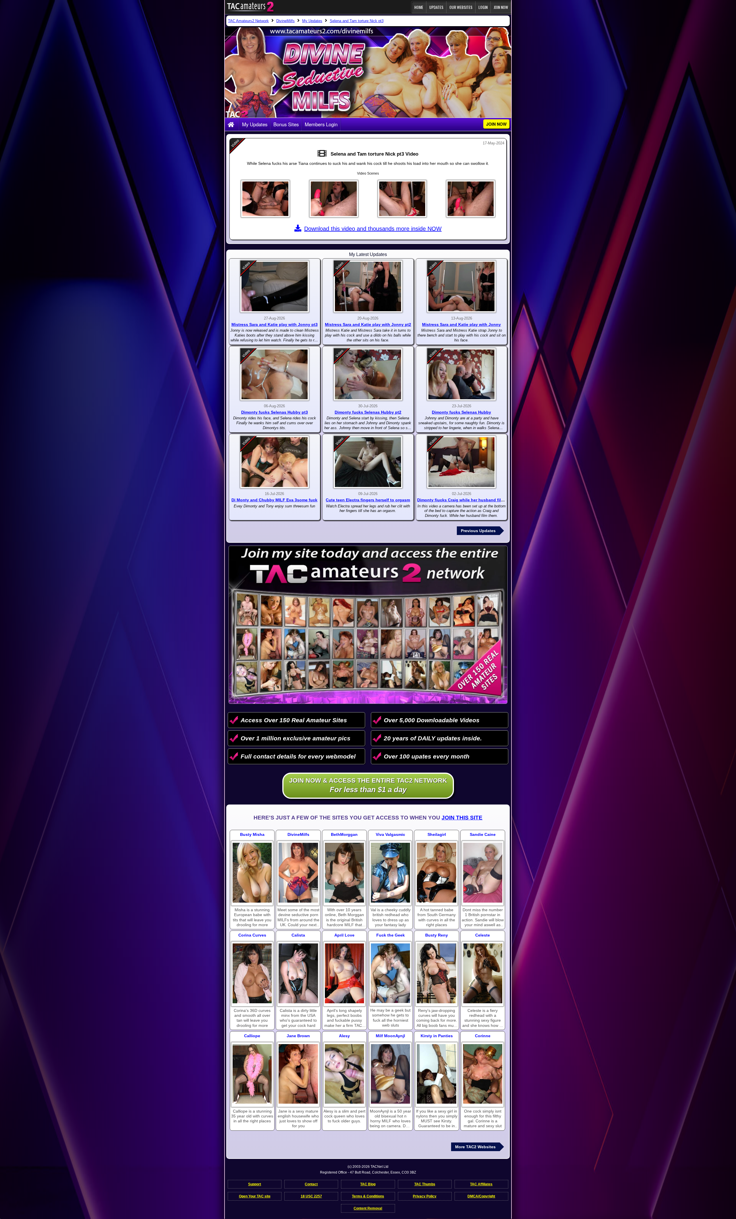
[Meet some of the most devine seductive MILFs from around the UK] (298, 873)
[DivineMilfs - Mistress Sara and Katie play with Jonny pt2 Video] (368, 287)
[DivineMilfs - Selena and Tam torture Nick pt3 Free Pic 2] (334, 198)
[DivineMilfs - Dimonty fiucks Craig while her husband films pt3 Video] (461, 462)
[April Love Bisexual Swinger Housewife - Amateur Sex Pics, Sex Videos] (344, 973)
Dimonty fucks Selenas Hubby (461, 412)
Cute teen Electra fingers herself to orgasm (368, 500)
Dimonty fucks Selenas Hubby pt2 (368, 412)
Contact (311, 1184)
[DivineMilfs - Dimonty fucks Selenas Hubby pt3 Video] (274, 374)
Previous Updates (478, 530)
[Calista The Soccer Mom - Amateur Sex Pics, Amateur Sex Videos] (298, 973)
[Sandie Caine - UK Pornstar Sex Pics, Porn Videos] (482, 873)
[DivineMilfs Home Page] (232, 125)
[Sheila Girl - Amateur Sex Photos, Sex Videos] (436, 873)
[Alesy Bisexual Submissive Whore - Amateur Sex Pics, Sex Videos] (344, 1074)
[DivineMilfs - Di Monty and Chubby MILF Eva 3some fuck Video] (274, 462)
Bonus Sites (286, 124)
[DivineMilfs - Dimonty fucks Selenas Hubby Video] (461, 374)
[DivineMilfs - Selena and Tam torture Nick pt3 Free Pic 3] (402, 198)
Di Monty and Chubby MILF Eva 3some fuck (274, 500)
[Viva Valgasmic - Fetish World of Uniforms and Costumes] (390, 873)
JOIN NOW (501, 7)
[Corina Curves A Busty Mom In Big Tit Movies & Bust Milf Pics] (252, 973)
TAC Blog (367, 1184)
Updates (436, 7)
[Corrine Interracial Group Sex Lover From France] (482, 1074)
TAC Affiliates (481, 1184)
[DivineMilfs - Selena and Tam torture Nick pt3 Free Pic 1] (265, 198)
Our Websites (460, 7)
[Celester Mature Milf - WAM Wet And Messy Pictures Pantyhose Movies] (482, 973)
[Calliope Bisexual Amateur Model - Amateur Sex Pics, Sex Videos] (252, 1074)
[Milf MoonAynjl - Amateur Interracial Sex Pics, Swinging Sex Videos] (390, 1074)
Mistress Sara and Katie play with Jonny (461, 324)
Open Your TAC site (255, 1196)
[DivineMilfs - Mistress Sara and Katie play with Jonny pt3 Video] (274, 287)
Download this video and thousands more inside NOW (373, 229)
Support (254, 1184)
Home (418, 7)
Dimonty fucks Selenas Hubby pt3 (274, 412)
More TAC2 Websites (475, 1147)
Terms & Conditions (368, 1196)
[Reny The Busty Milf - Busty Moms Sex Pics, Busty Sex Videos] (436, 973)
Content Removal (368, 1208)
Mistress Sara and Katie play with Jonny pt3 (274, 324)
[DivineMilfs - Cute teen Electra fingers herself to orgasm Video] (368, 462)
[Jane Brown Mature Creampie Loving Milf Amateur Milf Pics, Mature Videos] (298, 1074)
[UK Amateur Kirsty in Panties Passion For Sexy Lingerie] (436, 1074)
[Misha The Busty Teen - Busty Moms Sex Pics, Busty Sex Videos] (252, 873)
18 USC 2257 (311, 1196)
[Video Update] (323, 153)
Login (483, 7)
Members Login (321, 124)
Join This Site (462, 818)
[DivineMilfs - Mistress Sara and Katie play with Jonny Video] (461, 287)
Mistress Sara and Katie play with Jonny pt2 (368, 324)
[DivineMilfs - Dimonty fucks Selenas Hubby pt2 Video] (368, 374)
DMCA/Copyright (481, 1196)
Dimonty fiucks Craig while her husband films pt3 (465, 500)
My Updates (254, 124)
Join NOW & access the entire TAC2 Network (368, 785)
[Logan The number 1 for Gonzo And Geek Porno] (390, 973)
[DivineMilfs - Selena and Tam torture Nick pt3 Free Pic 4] (471, 198)
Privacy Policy (424, 1196)
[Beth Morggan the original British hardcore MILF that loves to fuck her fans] (344, 873)
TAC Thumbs (424, 1184)
